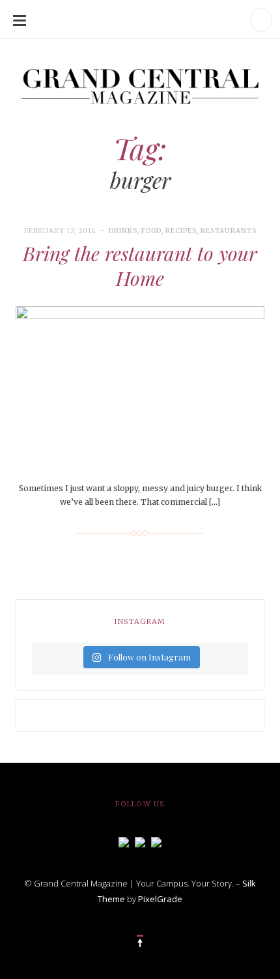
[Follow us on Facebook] (124, 841)
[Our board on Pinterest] (156, 841)
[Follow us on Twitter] (140, 841)
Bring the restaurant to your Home (140, 265)
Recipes (181, 231)
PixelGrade (160, 899)
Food (151, 231)
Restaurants (229, 231)
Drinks (123, 231)
